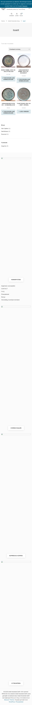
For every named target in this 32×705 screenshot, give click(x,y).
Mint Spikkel (4, 128)
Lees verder (24, 111)
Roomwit (4, 134)
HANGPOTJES (16, 280)
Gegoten (3, 146)
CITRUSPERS (16, 683)
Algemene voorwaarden (8, 286)
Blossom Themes (9, 700)
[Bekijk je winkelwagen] (21, 14)
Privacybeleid (5, 294)
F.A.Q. (3, 291)
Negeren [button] (24, 6)
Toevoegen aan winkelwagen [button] (9, 78)
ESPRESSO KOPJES (16, 556)
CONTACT (4, 289)
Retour (3, 297)
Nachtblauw (4, 131)
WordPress (12, 702)
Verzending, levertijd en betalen (10, 300)
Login (17, 15)
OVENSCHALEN (16, 428)
